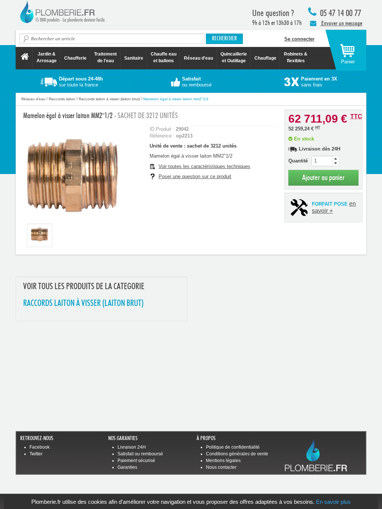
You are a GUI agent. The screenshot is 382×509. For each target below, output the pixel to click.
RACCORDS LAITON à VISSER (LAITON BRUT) (83, 303)
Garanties (127, 467)
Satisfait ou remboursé (140, 453)
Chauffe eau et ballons (163, 57)
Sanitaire (133, 58)
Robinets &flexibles (295, 57)
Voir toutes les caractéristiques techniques (204, 166)
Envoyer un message (341, 23)
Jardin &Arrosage (47, 57)
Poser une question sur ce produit (195, 176)
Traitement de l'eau (105, 57)
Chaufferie (75, 58)
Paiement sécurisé (136, 460)
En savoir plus (333, 502)
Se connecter (299, 39)
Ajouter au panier (323, 177)
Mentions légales (223, 460)
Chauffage (265, 58)
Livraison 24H (132, 447)
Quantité (298, 161)
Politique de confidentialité (233, 447)
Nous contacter (221, 467)
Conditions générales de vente (237, 453)
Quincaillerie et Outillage (233, 57)
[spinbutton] (325, 161)
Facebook (39, 447)
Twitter (36, 453)
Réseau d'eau (198, 58)
